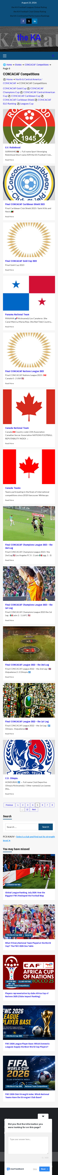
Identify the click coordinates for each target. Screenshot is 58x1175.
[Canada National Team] (29, 406)
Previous (9, 805)
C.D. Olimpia (11, 778)
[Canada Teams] (29, 466)
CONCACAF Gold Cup (14, 88)
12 (27, 809)
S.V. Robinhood (12, 147)
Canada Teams (13, 488)
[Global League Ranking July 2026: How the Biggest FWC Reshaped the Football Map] (29, 871)
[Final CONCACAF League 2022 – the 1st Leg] (29, 700)
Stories (18, 64)
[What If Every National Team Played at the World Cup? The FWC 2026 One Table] (29, 922)
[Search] (53, 55)
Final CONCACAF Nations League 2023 (24, 371)
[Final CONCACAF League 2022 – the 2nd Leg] (29, 643)
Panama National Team (17, 314)
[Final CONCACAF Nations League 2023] (29, 350)
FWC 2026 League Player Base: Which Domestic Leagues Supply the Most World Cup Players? (27, 1045)
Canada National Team (17, 428)
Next (34, 809)
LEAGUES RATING (13, 885)
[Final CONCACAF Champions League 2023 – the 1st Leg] (29, 583)
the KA (29, 37)
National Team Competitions (18, 985)
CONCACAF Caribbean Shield (18, 99)
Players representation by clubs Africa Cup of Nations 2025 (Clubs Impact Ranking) (26, 995)
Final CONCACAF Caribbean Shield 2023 (25, 204)
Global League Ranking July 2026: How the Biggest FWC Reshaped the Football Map (25, 894)
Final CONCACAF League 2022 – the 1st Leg (27, 721)
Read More (9, 160)
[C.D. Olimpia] (29, 757)
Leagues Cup (26, 103)
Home (9, 64)
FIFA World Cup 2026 (14, 935)
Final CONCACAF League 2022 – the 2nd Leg (27, 664)
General (28, 935)
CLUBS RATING (25, 981)
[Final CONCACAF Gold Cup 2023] (29, 240)
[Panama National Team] (29, 293)
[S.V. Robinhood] (29, 126)
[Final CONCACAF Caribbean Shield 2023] (29, 183)
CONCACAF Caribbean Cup (25, 95)
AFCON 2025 (11, 981)
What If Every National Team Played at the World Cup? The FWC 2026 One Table (28, 944)
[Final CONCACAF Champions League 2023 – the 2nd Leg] (29, 523)
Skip (35, 1169)
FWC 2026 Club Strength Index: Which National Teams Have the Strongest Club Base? (27, 1096)
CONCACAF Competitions (37, 64)
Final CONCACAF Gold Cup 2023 (21, 261)
